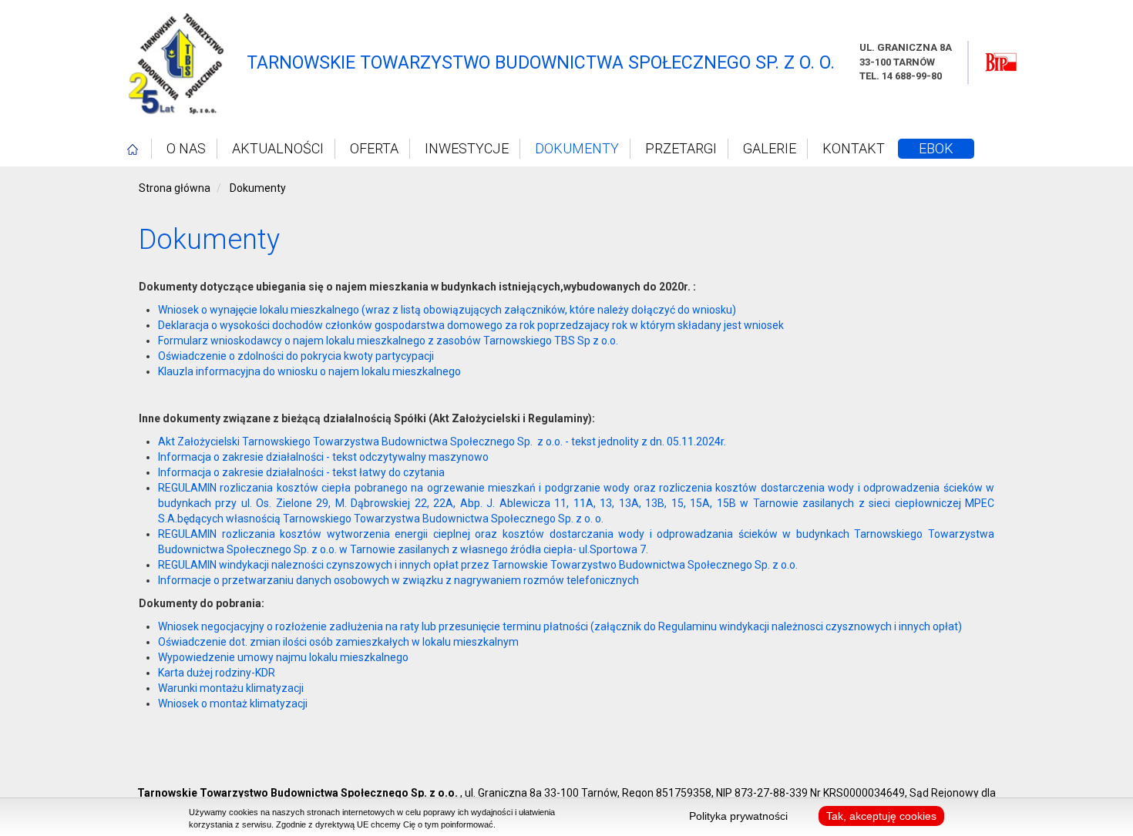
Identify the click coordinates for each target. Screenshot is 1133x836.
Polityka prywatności (738, 816)
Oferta (374, 148)
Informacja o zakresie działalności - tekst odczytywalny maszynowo (323, 457)
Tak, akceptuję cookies (881, 816)
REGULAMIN (189, 488)
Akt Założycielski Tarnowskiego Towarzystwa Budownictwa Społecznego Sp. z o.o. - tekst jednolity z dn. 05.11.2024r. (442, 441)
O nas (186, 148)
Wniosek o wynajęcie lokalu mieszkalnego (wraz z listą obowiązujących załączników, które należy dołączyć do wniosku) (447, 310)
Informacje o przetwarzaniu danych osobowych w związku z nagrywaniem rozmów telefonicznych (398, 580)
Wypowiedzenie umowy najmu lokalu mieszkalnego (283, 657)
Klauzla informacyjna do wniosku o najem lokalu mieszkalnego (309, 371)
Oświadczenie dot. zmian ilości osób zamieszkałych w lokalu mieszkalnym (338, 642)
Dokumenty (577, 148)
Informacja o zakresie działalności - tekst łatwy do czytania (301, 472)
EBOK (936, 148)
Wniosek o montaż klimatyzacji (233, 703)
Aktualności (278, 148)
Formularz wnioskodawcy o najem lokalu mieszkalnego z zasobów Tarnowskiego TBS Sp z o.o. (388, 340)
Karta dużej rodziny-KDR (216, 672)
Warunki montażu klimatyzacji (231, 688)
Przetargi (681, 148)
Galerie (769, 148)
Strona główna (174, 188)
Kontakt (853, 148)
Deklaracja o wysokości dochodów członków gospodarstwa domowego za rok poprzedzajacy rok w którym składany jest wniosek (471, 325)
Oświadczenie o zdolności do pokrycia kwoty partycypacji (296, 356)
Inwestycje (467, 148)
